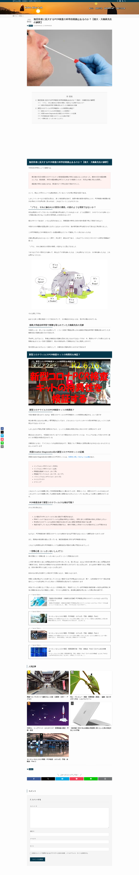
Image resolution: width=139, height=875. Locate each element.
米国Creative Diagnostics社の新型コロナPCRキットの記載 (58, 113)
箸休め (30, 25)
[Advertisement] (69, 143)
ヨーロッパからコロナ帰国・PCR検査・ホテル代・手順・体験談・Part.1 (73, 616)
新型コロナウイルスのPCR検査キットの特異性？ (55, 111)
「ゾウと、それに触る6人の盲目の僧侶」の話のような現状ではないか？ (62, 103)
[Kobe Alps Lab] (31, 8)
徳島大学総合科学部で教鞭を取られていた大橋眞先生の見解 (59, 105)
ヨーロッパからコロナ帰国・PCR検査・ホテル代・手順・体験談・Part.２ (74, 633)
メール (33, 838)
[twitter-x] (117, 1)
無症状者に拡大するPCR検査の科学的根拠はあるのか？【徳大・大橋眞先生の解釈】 (67, 100)
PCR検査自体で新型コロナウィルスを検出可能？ (55, 116)
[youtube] (120, 1)
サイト (32, 846)
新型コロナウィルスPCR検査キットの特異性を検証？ (56, 108)
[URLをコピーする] (105, 778)
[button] (34, 778)
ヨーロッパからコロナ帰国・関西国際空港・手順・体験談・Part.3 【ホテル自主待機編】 (77, 650)
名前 (32, 831)
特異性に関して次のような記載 (79, 457)
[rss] (122, 1)
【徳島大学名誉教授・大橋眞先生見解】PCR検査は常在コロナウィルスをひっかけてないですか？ (78, 599)
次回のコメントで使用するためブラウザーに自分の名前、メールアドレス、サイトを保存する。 (60, 853)
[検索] (125, 1)
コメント (33, 806)
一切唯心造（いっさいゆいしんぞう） (52, 118)
